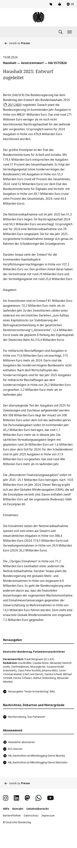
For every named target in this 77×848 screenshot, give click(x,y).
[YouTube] (50, 798)
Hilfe (6, 808)
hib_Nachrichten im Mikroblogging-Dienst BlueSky (36, 755)
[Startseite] (38, 17)
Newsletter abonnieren (21, 742)
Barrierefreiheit (12, 815)
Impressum (48, 815)
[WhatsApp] (38, 798)
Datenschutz (31, 815)
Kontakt (17, 808)
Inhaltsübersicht (37, 808)
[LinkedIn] (16, 798)
